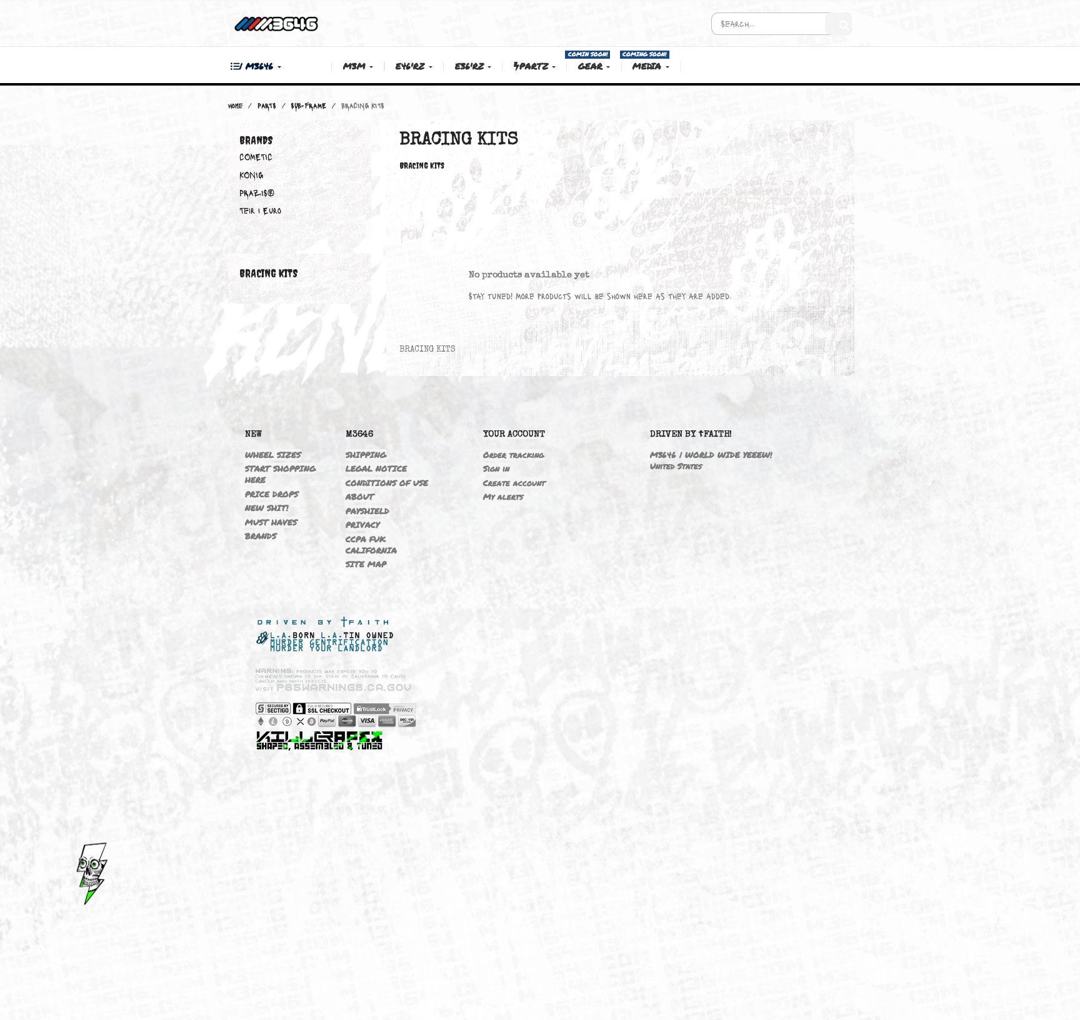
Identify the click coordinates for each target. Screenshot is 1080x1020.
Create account (514, 482)
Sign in (496, 468)
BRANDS (260, 536)
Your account (514, 434)
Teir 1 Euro (260, 210)
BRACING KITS (268, 273)
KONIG (251, 174)
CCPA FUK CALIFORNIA (371, 544)
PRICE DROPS (271, 494)
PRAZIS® (256, 192)
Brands (256, 140)
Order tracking (513, 454)
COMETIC (255, 156)
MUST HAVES (271, 522)
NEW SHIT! (266, 507)
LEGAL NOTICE (376, 468)
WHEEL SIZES (273, 454)
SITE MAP (366, 564)
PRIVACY (362, 524)
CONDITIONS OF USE (387, 482)
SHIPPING (366, 454)
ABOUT (360, 496)
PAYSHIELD (367, 511)
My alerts (503, 496)
